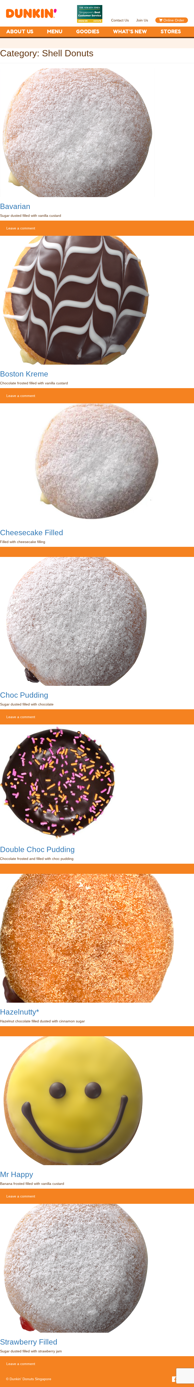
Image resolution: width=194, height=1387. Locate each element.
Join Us (142, 20)
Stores (171, 32)
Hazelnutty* (19, 1012)
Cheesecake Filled (31, 532)
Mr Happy (16, 1174)
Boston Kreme (24, 374)
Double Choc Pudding (37, 849)
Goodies (87, 32)
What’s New (130, 32)
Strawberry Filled (28, 1342)
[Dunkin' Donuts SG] (31, 11)
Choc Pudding (24, 695)
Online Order (173, 20)
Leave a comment (20, 228)
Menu (54, 32)
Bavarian (15, 206)
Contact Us (120, 20)
